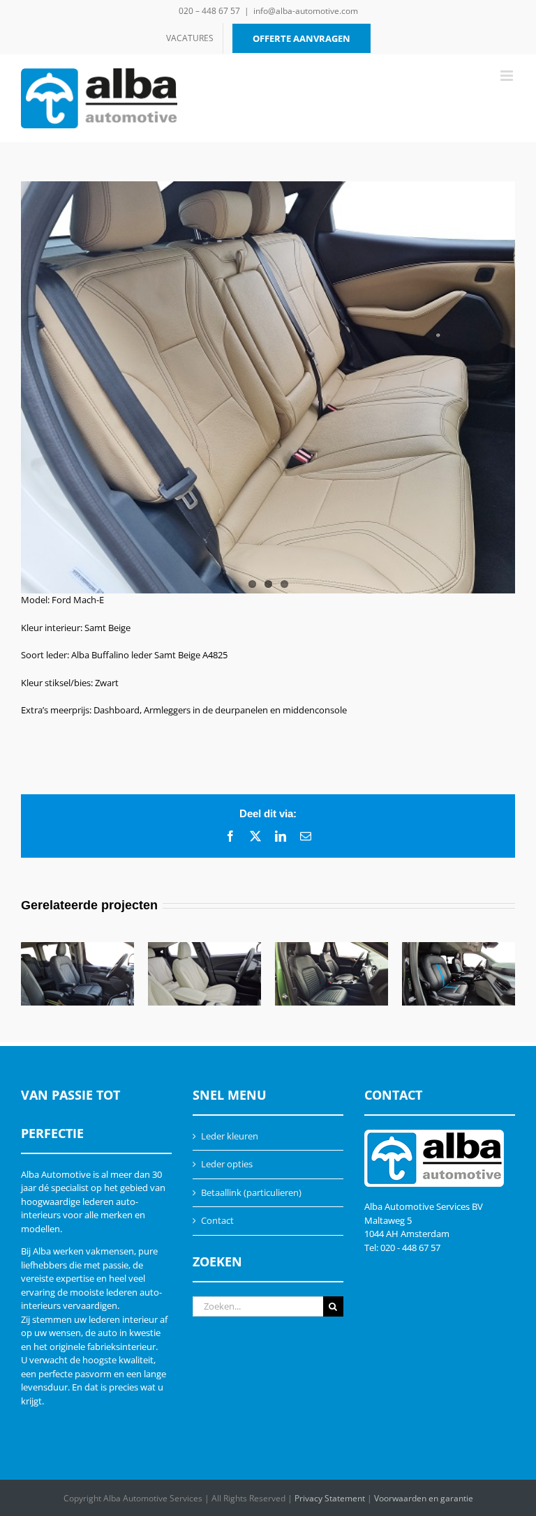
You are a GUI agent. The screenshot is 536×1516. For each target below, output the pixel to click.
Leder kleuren (229, 1136)
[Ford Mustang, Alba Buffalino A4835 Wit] (204, 974)
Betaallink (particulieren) (251, 1192)
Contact (217, 1220)
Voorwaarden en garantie (423, 1498)
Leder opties (227, 1164)
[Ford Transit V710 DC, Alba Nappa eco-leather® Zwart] (458, 974)
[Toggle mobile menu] (507, 75)
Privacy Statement (330, 1498)
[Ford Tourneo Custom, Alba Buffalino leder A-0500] (77, 974)
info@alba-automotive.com (305, 11)
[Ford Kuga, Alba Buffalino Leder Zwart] (331, 974)
